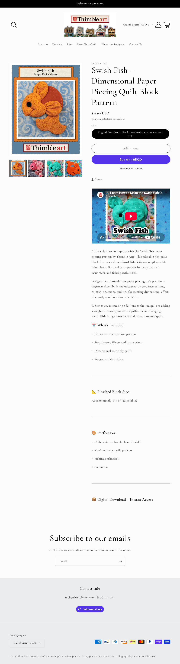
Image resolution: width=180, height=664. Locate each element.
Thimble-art (23, 656)
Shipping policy (125, 656)
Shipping (96, 118)
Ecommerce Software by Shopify (45, 656)
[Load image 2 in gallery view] (36, 168)
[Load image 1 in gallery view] (18, 168)
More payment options (131, 168)
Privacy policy (88, 656)
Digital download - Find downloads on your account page (130, 134)
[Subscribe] (120, 561)
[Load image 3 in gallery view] (55, 168)
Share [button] (98, 179)
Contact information (146, 656)
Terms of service (106, 656)
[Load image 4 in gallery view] (73, 168)
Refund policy (71, 656)
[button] (14, 24)
